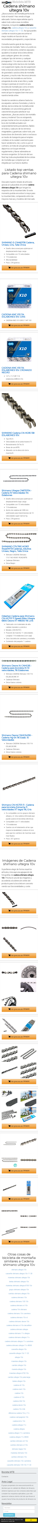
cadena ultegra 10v (19, 28)
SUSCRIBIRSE (9, 1515)
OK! (31, 1520)
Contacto (5, 1477)
